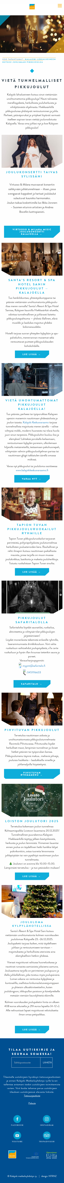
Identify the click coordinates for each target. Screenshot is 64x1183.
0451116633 (34, 672)
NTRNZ (53, 1176)
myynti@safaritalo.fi (34, 666)
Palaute (32, 1103)
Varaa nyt (29, 478)
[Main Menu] (60, 5)
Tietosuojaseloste (32, 1095)
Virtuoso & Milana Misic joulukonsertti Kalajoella (32, 232)
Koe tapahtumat (12, 59)
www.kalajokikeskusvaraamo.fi (32, 470)
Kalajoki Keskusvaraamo (36, 422)
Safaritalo (29, 683)
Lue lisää (30, 354)
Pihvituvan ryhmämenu (31, 773)
